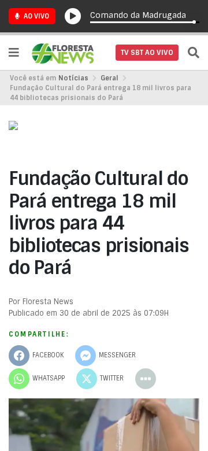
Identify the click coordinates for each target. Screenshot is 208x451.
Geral (109, 78)
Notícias (73, 78)
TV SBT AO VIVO (147, 52)
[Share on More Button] (145, 378)
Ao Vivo (35, 16)
